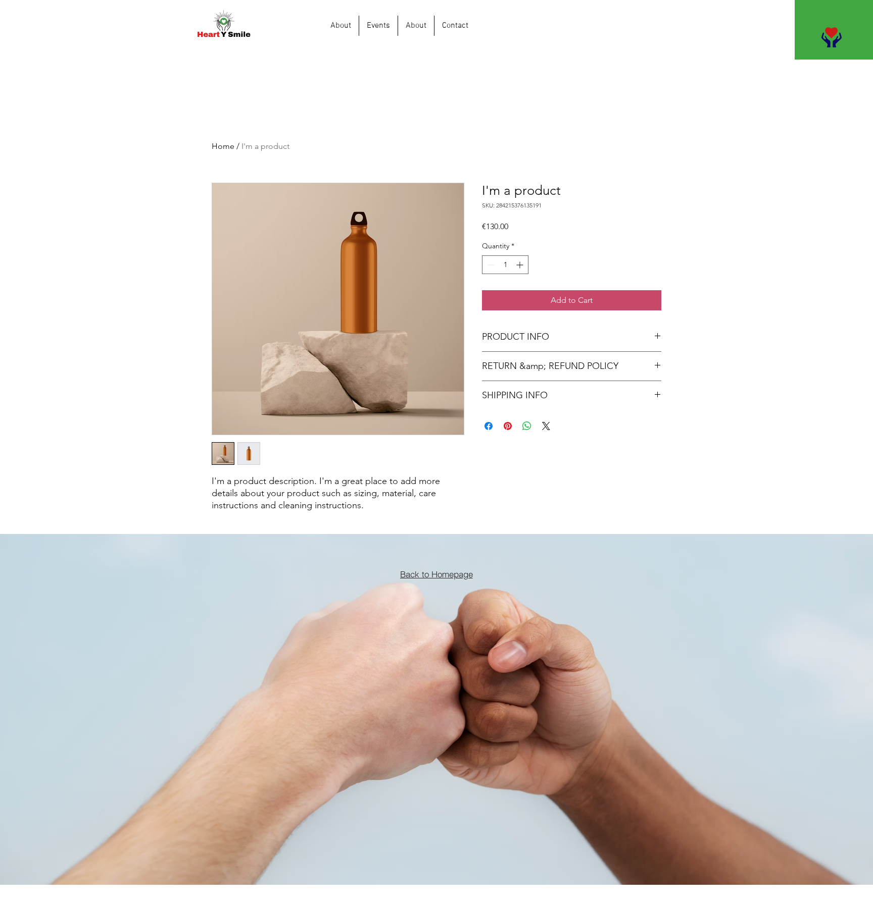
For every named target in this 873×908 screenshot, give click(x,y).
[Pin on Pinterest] (508, 426)
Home (223, 146)
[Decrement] (489, 265)
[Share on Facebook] (488, 426)
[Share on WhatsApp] (527, 426)
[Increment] (520, 265)
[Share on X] (546, 426)
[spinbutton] (505, 265)
